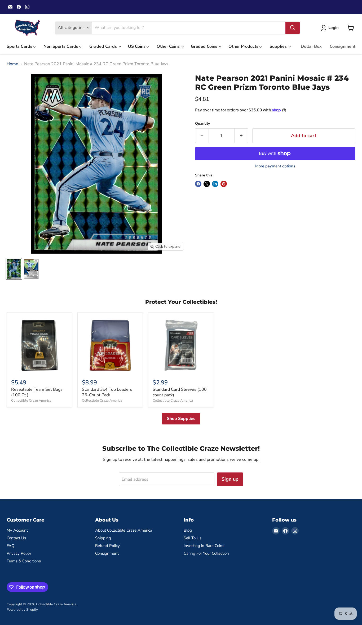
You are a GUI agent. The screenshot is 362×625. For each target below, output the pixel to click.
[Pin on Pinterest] (223, 184)
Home (12, 64)
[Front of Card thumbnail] (14, 268)
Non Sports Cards (61, 46)
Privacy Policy (19, 553)
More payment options (275, 166)
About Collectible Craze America (123, 530)
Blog (188, 530)
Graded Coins (204, 46)
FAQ (11, 545)
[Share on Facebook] (198, 184)
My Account (17, 530)
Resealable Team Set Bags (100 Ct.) (37, 392)
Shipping (103, 538)
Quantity (202, 123)
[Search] (292, 28)
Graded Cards (103, 46)
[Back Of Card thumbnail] (31, 268)
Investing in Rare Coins (204, 545)
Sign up (230, 479)
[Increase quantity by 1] (241, 135)
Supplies (279, 46)
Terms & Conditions (24, 561)
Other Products (243, 46)
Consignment (342, 46)
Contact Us (16, 538)
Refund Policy (107, 545)
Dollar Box (311, 46)
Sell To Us (192, 538)
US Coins (137, 46)
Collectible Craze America (31, 400)
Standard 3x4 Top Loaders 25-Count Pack (107, 392)
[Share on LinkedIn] (215, 184)
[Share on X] (207, 184)
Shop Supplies (181, 419)
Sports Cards (20, 46)
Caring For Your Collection (206, 553)
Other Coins (169, 46)
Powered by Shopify (22, 609)
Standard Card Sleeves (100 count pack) (180, 392)
